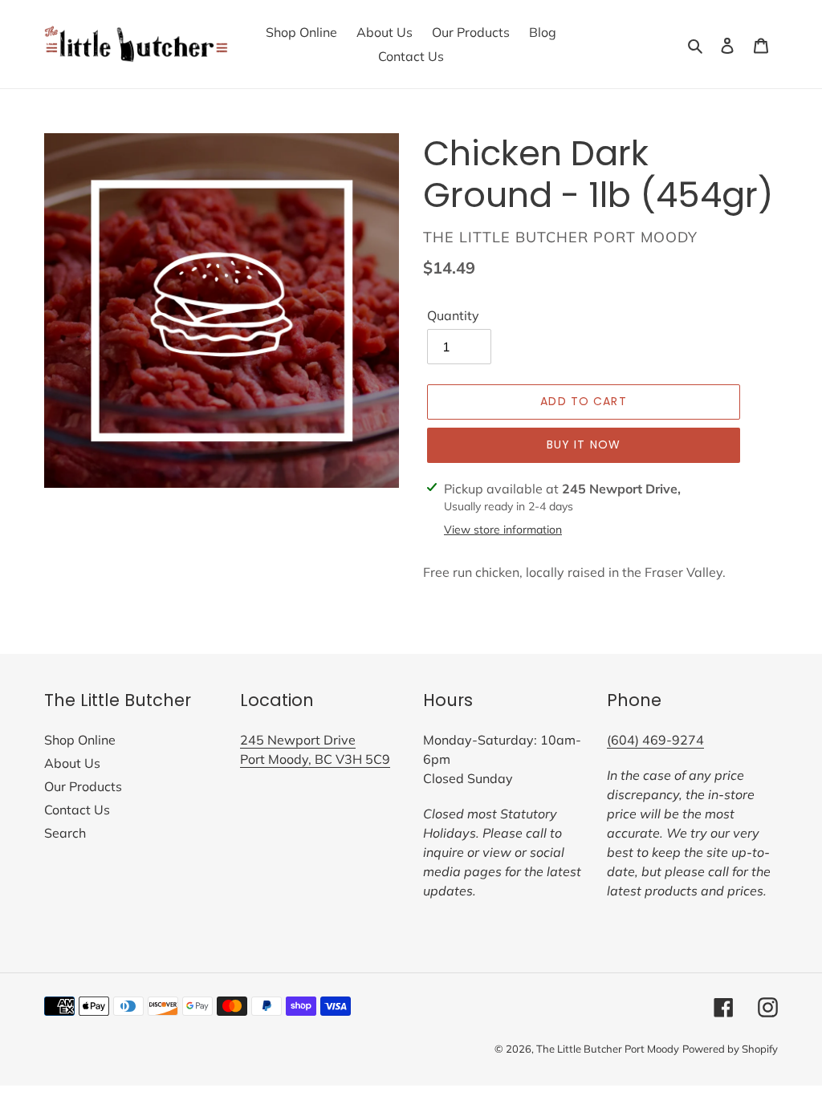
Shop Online (80, 740)
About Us (72, 763)
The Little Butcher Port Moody (607, 1048)
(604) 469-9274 (655, 740)
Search (65, 833)
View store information (503, 529)
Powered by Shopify (730, 1048)
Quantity (453, 315)
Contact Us (77, 810)
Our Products (83, 786)
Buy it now (584, 444)
